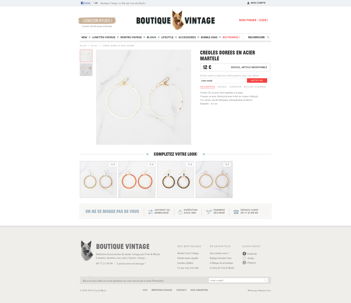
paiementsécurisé (219, 211)
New (84, 37)
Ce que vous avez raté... (188, 267)
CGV (145, 290)
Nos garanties (199, 290)
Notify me (257, 80)
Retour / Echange (255, 86)
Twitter (250, 258)
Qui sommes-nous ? (219, 253)
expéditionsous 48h (190, 211)
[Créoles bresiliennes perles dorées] (98, 179)
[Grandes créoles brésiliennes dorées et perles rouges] (136, 179)
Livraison (235, 86)
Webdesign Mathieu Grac (259, 290)
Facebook (252, 253)
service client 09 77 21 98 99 (249, 211)
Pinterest (251, 262)
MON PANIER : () (253, 20)
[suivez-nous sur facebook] (89, 4)
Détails (222, 86)
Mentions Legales (162, 290)
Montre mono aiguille (187, 258)
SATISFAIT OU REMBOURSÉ (162, 211)
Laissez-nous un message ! (131, 263)
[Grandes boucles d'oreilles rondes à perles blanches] (214, 179)
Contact (181, 290)
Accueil (83, 45)
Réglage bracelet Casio (221, 258)
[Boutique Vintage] (175, 28)
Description (207, 86)
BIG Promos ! (231, 37)
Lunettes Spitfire (185, 262)
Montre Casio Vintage (188, 253)
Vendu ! (94, 45)
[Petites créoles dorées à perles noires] (175, 179)
